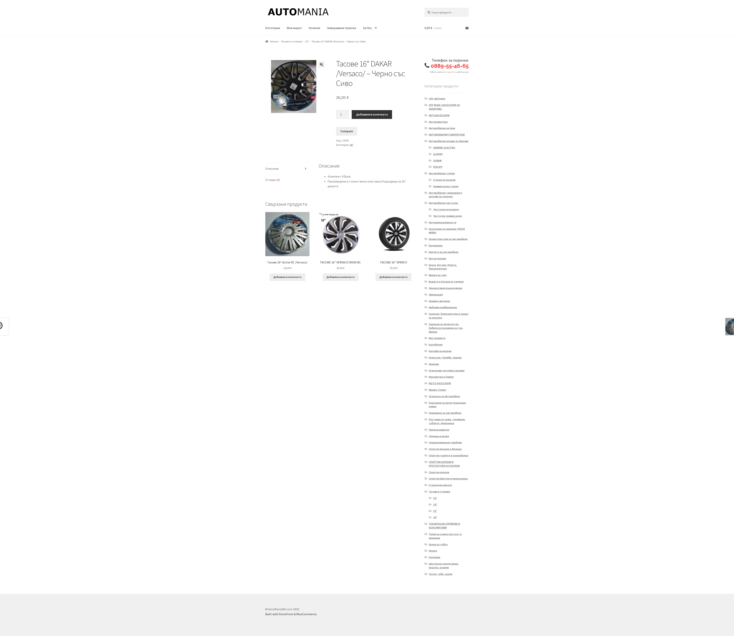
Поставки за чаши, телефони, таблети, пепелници (447, 421)
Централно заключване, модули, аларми (444, 565)
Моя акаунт (294, 28)
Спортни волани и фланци (445, 449)
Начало (274, 41)
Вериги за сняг (438, 275)
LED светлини (437, 98)
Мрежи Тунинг (437, 389)
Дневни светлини (439, 301)
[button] (321, 64)
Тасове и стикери (291, 41)
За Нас (367, 28)
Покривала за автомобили (445, 413)
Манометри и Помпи (441, 377)
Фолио (433, 550)
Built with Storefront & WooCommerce (291, 614)
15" (435, 511)
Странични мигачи (440, 485)
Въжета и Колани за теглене (446, 281)
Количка (314, 28)
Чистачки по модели (446, 209)
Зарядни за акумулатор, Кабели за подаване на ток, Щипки (446, 327)
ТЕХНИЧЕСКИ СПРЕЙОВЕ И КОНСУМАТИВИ (444, 525)
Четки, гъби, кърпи (440, 574)
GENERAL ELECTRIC (444, 147)
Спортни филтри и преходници (448, 478)
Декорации (436, 294)
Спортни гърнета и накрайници (448, 455)
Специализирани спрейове (445, 442)
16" (307, 41)
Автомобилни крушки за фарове (448, 141)
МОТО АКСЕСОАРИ (440, 383)
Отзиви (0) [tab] (272, 180)
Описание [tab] (272, 168)
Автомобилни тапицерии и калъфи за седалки (445, 194)
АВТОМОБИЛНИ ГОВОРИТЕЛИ (447, 134)
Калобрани (436, 344)
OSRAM (437, 160)
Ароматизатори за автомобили (448, 239)
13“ (435, 498)
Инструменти (437, 338)
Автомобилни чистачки (443, 203)
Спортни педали (439, 472)
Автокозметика (438, 121)
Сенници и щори (439, 436)
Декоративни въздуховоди (445, 288)
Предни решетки (439, 429)
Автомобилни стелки (442, 173)
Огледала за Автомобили (444, 396)
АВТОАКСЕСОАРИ (439, 115)
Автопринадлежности (442, 222)
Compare (346, 131)
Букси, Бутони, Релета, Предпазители (443, 266)
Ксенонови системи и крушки (446, 370)
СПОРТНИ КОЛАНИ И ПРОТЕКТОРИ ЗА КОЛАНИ (444, 463)
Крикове (434, 364)
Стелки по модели (444, 180)
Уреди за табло (438, 544)
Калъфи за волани (440, 351)
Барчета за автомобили (443, 252)
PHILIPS (437, 167)
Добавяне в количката (372, 114)
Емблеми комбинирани (443, 307)
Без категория (437, 258)
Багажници (436, 245)
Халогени (434, 557)
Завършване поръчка (341, 28)
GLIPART (438, 154)
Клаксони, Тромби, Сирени (445, 357)
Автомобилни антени (442, 128)
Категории (272, 28)
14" (435, 504)
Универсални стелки (445, 186)
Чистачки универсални (447, 216)
